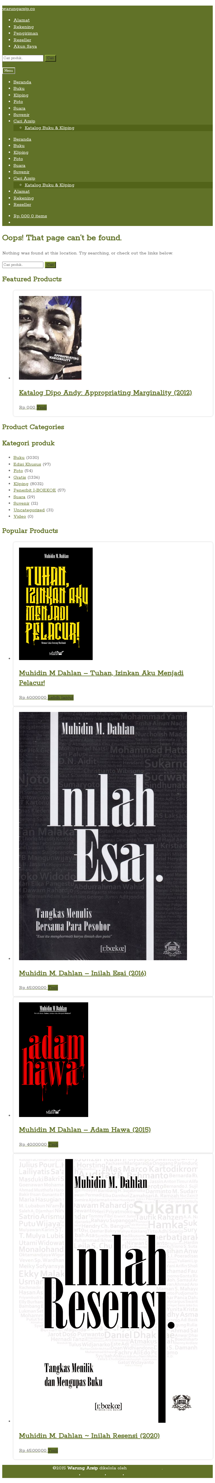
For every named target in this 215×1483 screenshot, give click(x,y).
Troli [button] (42, 407)
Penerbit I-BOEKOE (34, 490)
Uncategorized (29, 510)
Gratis (19, 477)
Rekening (23, 27)
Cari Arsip (24, 121)
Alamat (21, 20)
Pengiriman (25, 33)
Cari (50, 58)
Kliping (21, 95)
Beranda (22, 82)
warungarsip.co (18, 9)
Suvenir (21, 115)
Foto (18, 102)
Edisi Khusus (27, 464)
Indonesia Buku (145, 1468)
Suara (19, 108)
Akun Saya (25, 46)
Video (19, 516)
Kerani (114, 1474)
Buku (19, 89)
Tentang (68, 1474)
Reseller (22, 40)
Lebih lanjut (61, 697)
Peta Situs (92, 1474)
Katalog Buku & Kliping (49, 128)
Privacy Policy (140, 1474)
